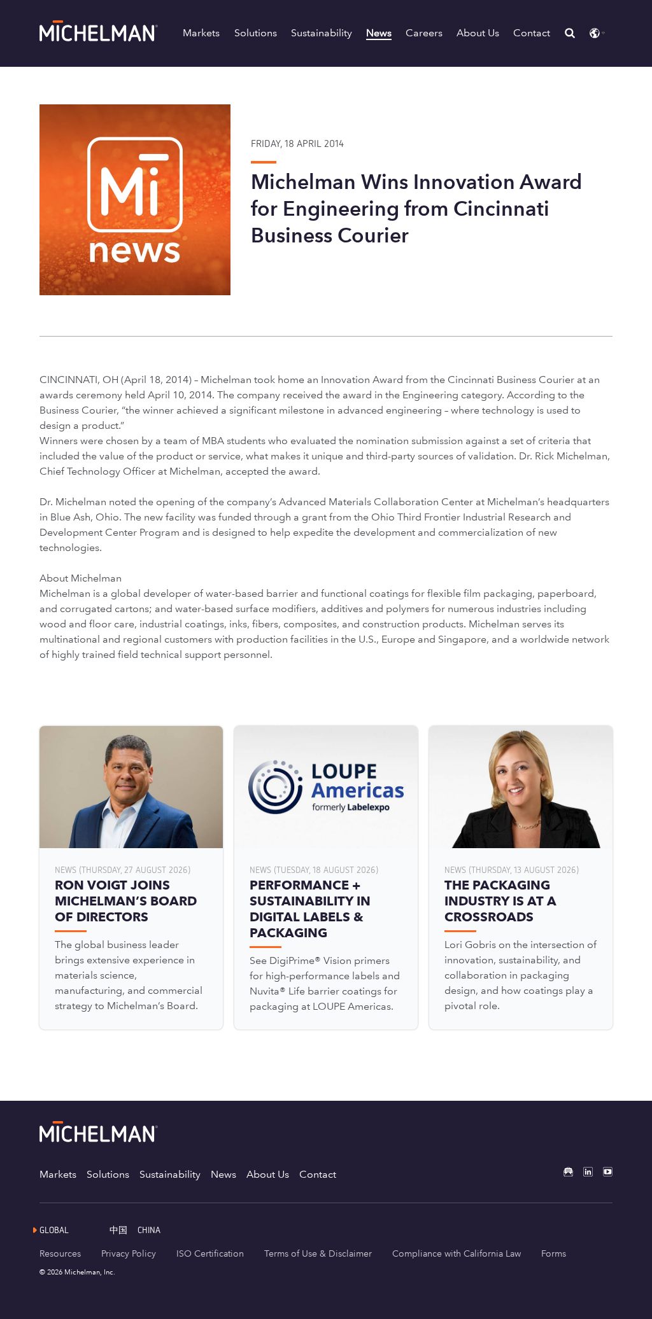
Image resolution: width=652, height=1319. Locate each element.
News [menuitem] (223, 1174)
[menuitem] (124, 1229)
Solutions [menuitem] (108, 1174)
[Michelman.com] (99, 38)
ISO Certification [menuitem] (210, 1253)
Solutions (255, 33)
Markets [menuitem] (57, 1174)
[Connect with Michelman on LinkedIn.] (583, 1171)
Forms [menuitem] (553, 1253)
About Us (478, 33)
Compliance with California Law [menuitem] (456, 1253)
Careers (424, 33)
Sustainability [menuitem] (170, 1174)
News (379, 33)
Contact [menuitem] (317, 1174)
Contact (531, 33)
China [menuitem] (149, 1229)
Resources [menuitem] (60, 1253)
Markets (201, 33)
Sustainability (321, 33)
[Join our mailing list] (563, 1171)
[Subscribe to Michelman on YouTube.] (603, 1171)
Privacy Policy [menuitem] (128, 1253)
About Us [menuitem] (267, 1174)
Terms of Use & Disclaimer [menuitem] (318, 1253)
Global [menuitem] (54, 1229)
